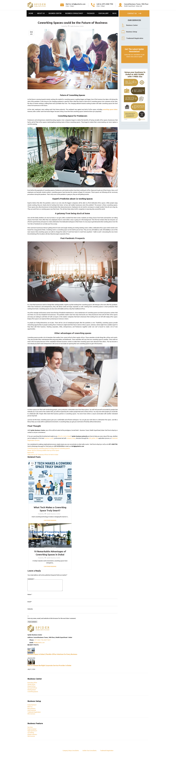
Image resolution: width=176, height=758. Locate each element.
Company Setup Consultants (71, 750)
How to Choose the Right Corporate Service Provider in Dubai (49, 665)
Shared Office (31, 686)
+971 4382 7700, (39, 640)
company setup (71, 438)
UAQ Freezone (31, 710)
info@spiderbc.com (78, 4)
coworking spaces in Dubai (46, 448)
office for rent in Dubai (63, 436)
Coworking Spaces (73, 17)
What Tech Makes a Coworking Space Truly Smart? (50, 509)
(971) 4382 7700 (107, 4)
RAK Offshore (31, 708)
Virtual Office (31, 684)
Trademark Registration (34, 712)
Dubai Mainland (31, 705)
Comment (30, 579)
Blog (43, 503)
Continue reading (50, 520)
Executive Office (32, 682)
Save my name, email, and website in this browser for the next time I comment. (51, 618)
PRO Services (31, 714)
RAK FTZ (29, 706)
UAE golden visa (93, 438)
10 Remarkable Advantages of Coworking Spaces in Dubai (50, 553)
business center (49, 438)
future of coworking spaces (62, 448)
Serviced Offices (32, 688)
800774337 (47, 640)
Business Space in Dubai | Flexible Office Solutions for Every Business (52, 654)
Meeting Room (31, 689)
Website (30, 609)
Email (29, 601)
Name (29, 594)
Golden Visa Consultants (89, 750)
